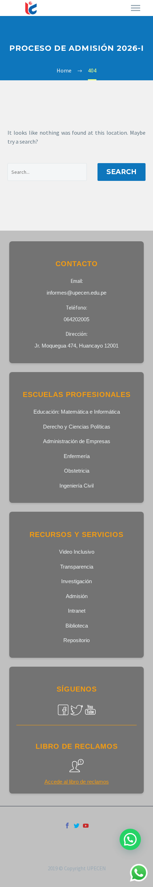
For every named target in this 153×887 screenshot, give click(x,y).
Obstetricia (76, 471)
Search (121, 172)
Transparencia (76, 567)
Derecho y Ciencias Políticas (76, 427)
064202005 (76, 319)
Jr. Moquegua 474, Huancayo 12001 (76, 346)
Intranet (76, 611)
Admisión (77, 596)
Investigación (76, 581)
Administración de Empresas (76, 441)
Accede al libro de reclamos (76, 782)
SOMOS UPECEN (82, 8)
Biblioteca (76, 626)
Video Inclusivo (76, 552)
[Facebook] (67, 825)
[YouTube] (86, 825)
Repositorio (76, 640)
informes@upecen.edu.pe (76, 293)
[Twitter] (76, 825)
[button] (130, 839)
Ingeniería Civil (76, 486)
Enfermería (77, 456)
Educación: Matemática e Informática (76, 412)
